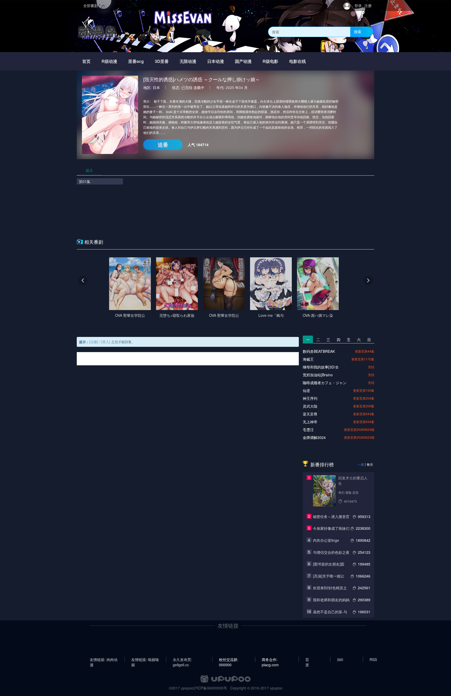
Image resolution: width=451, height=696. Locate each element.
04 (241, 87)
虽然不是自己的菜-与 (330, 611)
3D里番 (162, 61)
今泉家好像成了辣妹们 (331, 528)
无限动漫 (188, 61)
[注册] (93, 341)
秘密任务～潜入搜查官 (331, 516)
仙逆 (306, 390)
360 (340, 659)
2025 (230, 87)
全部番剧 (90, 5)
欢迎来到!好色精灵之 (330, 587)
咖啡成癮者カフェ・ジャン (325, 382)
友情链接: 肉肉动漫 (103, 659)
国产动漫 (243, 61)
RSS (373, 659)
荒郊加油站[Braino (318, 374)
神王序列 (310, 398)
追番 (163, 144)
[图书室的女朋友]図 (328, 564)
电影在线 (297, 61)
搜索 (357, 31)
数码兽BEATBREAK (319, 351)
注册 (368, 5)
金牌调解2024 (314, 437)
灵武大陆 (310, 406)
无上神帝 (310, 421)
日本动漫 (215, 61)
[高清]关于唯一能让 (328, 576)
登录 (358, 5)
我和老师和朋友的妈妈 (331, 599)
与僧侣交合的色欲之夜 (331, 552)
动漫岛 (97, 31)
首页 (86, 61)
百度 (307, 659)
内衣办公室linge (326, 540)
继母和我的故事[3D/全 (321, 367)
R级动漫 (109, 61)
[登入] (105, 341)
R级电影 (270, 61)
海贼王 (308, 359)
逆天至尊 (310, 414)
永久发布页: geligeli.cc (182, 659)
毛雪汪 (308, 429)
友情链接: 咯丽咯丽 (145, 659)
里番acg (136, 61)
